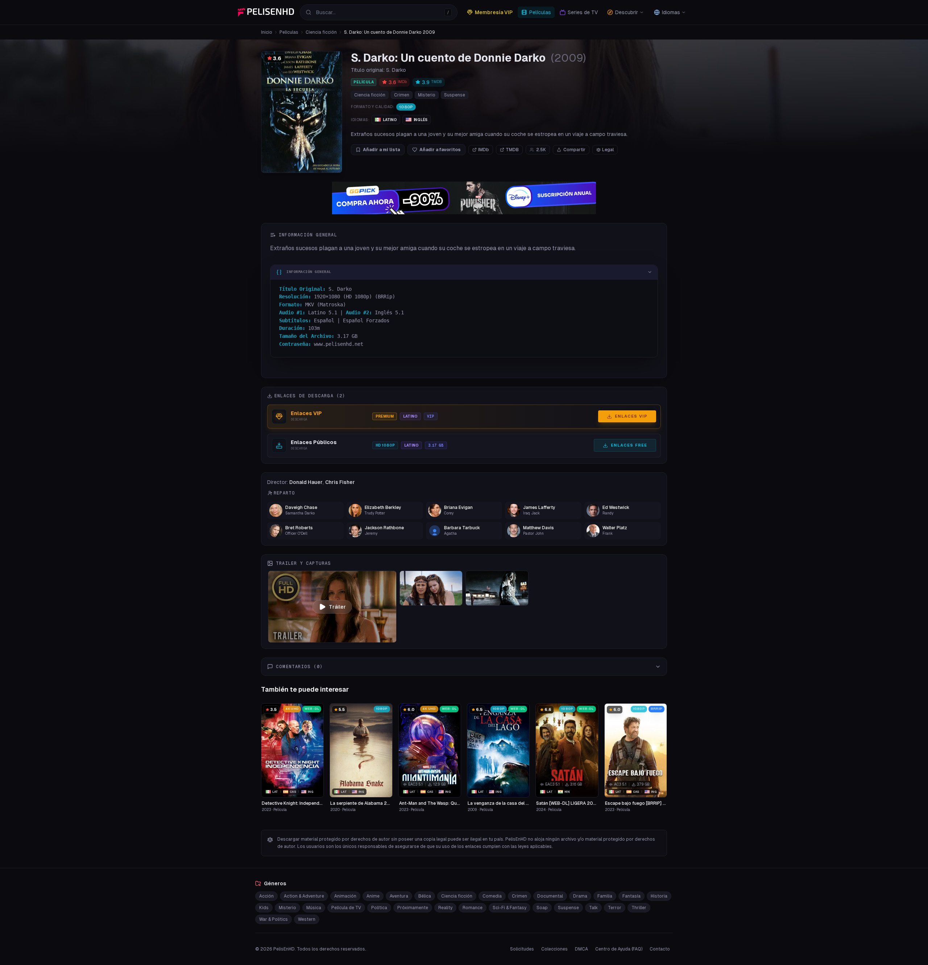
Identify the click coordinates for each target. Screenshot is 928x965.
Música (313, 907)
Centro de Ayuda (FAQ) (618, 949)
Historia (659, 896)
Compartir (574, 149)
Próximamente (412, 907)
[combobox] (378, 12)
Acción (266, 896)
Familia (604, 896)
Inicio (266, 32)
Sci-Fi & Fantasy (509, 907)
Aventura (399, 896)
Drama (580, 896)
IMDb (483, 149)
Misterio (426, 95)
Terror (614, 907)
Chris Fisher (340, 482)
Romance (472, 907)
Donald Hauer (306, 482)
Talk (593, 907)
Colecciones (554, 949)
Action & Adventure (304, 896)
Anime (373, 896)
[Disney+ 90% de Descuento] (464, 198)
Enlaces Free (629, 445)
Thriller (638, 907)
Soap (542, 907)
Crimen (401, 95)
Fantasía (631, 896)
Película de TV (346, 907)
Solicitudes (522, 949)
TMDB (512, 149)
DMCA (581, 949)
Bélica (424, 896)
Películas (288, 32)
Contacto (660, 949)
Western (306, 919)
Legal (608, 149)
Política (379, 907)
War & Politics (273, 919)
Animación (345, 896)
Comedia (492, 896)
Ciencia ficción (321, 32)
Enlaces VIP (631, 416)
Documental (550, 896)
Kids (264, 907)
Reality (445, 907)
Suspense (454, 95)
